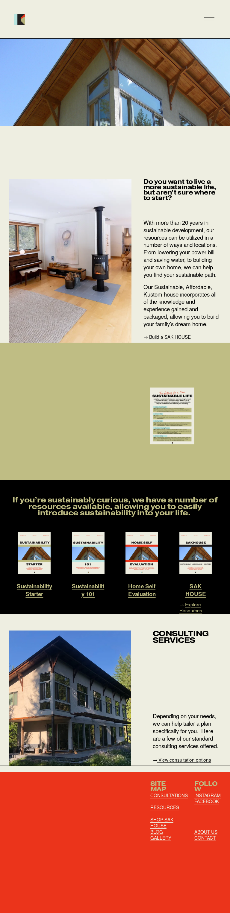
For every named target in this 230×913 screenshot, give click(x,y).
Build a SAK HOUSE (170, 336)
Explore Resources (190, 607)
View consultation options (184, 759)
